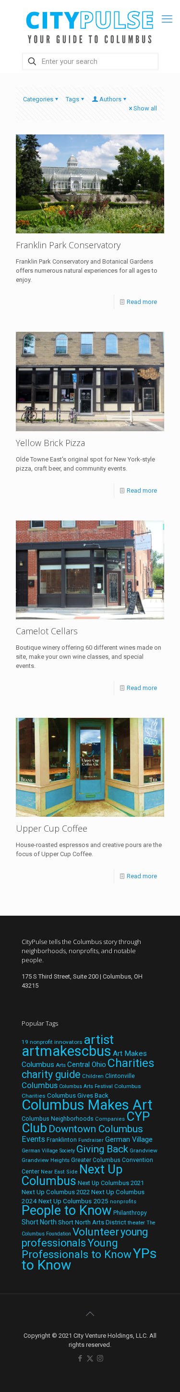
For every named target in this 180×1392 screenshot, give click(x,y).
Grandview (143, 1150)
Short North (39, 1222)
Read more (142, 301)
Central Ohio (86, 1064)
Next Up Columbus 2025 (73, 1201)
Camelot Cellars (47, 631)
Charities (131, 1063)
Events (33, 1139)
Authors (110, 99)
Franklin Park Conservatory (68, 245)
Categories (38, 99)
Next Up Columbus (72, 1175)
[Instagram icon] (100, 1358)
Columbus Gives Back (77, 1095)
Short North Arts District (92, 1222)
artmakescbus (66, 1051)
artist (99, 1039)
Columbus (40, 1085)
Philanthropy (130, 1213)
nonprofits (123, 1201)
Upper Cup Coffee (51, 828)
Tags (72, 99)
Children (93, 1076)
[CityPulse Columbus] (90, 25)
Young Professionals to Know (77, 1248)
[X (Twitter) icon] (90, 1358)
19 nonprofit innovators (52, 1042)
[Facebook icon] (80, 1358)
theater (136, 1222)
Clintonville (120, 1076)
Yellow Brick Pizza (50, 442)
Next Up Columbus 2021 (111, 1182)
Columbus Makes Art (87, 1105)
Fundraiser (91, 1140)
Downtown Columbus (95, 1129)
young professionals (85, 1237)
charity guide (51, 1074)
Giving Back (102, 1149)
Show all (145, 108)
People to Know (67, 1210)
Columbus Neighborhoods (58, 1118)
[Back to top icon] (90, 1314)
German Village (129, 1139)
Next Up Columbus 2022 (56, 1192)
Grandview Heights (46, 1160)
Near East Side (59, 1172)
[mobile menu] (167, 19)
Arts (61, 1065)
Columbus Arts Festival (86, 1086)
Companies (110, 1119)
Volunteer (95, 1231)
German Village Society (48, 1151)
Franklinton (62, 1140)
